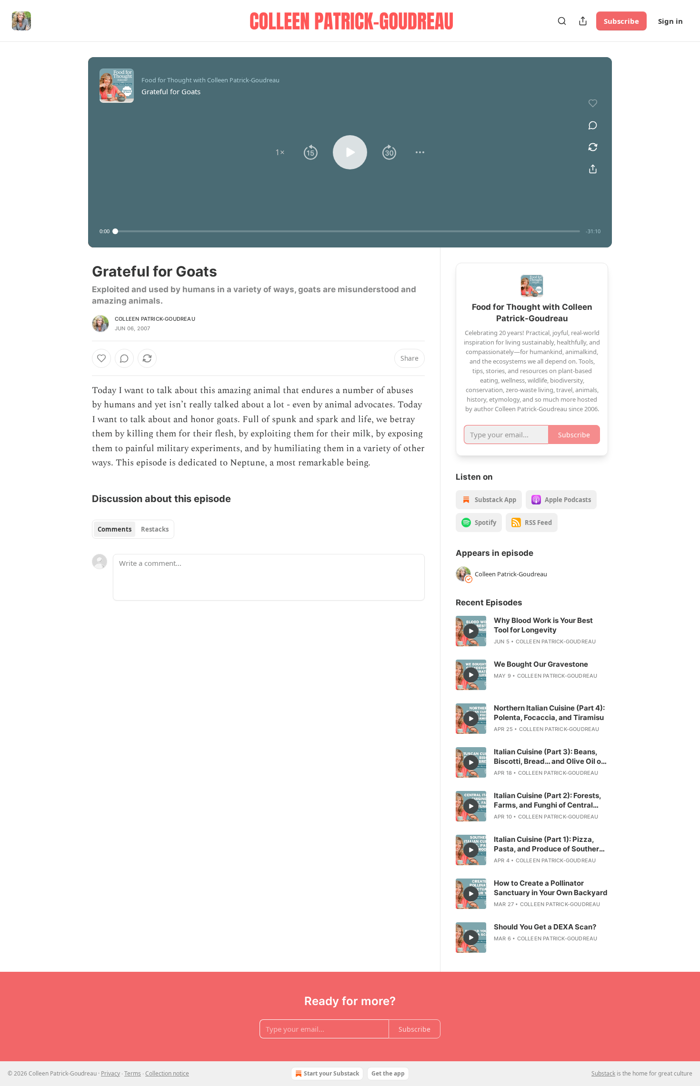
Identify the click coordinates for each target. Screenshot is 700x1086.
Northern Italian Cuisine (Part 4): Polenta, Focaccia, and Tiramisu (549, 712)
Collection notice (167, 1073)
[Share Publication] (582, 20)
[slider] (347, 231)
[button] (280, 152)
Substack (603, 1073)
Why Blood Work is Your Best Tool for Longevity (543, 625)
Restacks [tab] (155, 529)
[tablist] (133, 529)
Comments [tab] (114, 529)
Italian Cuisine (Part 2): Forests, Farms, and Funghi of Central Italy (547, 800)
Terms (132, 1073)
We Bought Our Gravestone (541, 664)
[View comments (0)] (592, 125)
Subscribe (621, 21)
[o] (471, 631)
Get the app (388, 1073)
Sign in (670, 21)
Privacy (110, 1073)
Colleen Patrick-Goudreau (155, 319)
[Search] (561, 20)
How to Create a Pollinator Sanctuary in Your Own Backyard (551, 888)
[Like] (101, 358)
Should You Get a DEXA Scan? (545, 926)
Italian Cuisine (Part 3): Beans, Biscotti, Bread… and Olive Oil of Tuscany (549, 756)
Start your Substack (331, 1073)
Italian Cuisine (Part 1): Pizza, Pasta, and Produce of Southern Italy (548, 844)
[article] (532, 631)
